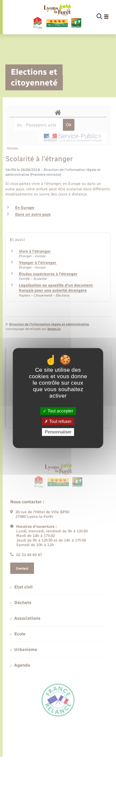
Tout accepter (59, 411)
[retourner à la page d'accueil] (56, 16)
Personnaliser (58, 432)
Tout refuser (59, 421)
